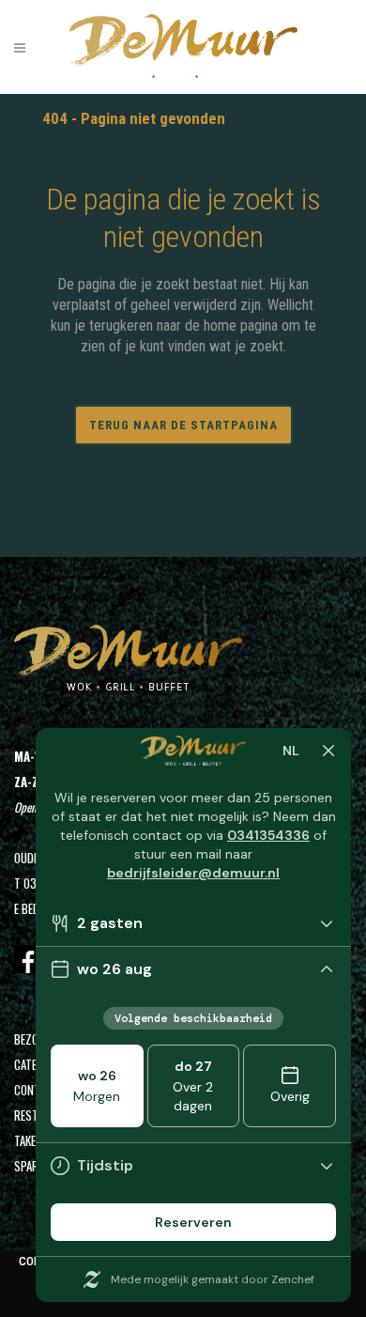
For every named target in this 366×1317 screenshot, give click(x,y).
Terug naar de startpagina (183, 425)
